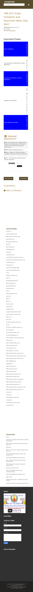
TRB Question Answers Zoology (13, 379)
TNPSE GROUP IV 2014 (11, 350)
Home (7, 437)
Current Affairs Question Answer (14, 257)
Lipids (7, 296)
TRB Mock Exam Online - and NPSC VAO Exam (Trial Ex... (17, 480)
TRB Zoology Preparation (12, 384)
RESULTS (8, 317)
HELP (7, 278)
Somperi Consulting (19, 584)
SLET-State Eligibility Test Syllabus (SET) (15, 474)
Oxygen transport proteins (12, 311)
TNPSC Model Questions (12, 343)
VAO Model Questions (11, 397)
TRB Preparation (10, 371)
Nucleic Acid (9, 304)
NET (7, 301)
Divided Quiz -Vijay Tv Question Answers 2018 (17, 483)
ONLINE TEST (9, 309)
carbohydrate (9, 254)
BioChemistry (9, 239)
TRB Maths (8, 363)
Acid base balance (10, 234)
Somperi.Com (23, 586)
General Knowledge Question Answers (15, 457)
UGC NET (8, 392)
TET (7, 324)
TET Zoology (9, 330)
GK (7, 273)
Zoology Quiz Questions (12, 402)
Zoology (8, 400)
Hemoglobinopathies (11, 280)
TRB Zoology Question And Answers (14, 356)
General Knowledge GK (11, 270)
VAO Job (8, 394)
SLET (7, 319)
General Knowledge (11, 267)
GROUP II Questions (11, 275)
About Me (8, 447)
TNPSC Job (8, 340)
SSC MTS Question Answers (13, 322)
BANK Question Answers (12, 236)
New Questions (8, 178)
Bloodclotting (9, 249)
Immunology (9, 288)
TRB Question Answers (11, 376)
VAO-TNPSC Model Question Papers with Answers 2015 (16, 454)
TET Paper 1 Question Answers (13, 327)
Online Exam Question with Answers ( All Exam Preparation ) (17, 440)
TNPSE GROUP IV (10, 348)
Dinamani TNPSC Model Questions (14, 260)
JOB (7, 291)
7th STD (8, 231)
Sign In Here (9, 477)
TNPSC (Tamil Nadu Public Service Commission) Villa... (14, 471)
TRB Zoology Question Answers (13, 353)
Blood (7, 244)
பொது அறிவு (8, 405)
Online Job (8, 306)
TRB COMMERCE (10, 361)
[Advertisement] (18, 420)
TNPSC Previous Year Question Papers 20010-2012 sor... (17, 450)
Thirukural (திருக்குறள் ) (11, 335)
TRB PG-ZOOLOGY (10, 366)
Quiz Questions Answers (12, 314)
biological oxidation (10, 241)
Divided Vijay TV (10, 262)
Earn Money (9, 265)
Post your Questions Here (12, 468)
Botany (8, 252)
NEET (7, 299)
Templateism (16, 586)
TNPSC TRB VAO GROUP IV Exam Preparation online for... (17, 444)
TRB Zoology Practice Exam (12, 382)
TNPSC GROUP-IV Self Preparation (14, 337)
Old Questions (23, 178)
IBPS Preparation (10, 283)
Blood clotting (9, 247)
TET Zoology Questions (11, 332)
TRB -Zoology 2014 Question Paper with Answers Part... (15, 460)
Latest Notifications (10, 30)
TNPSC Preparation (10, 345)
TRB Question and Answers (12, 374)
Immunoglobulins (10, 286)
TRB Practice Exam (10, 369)
